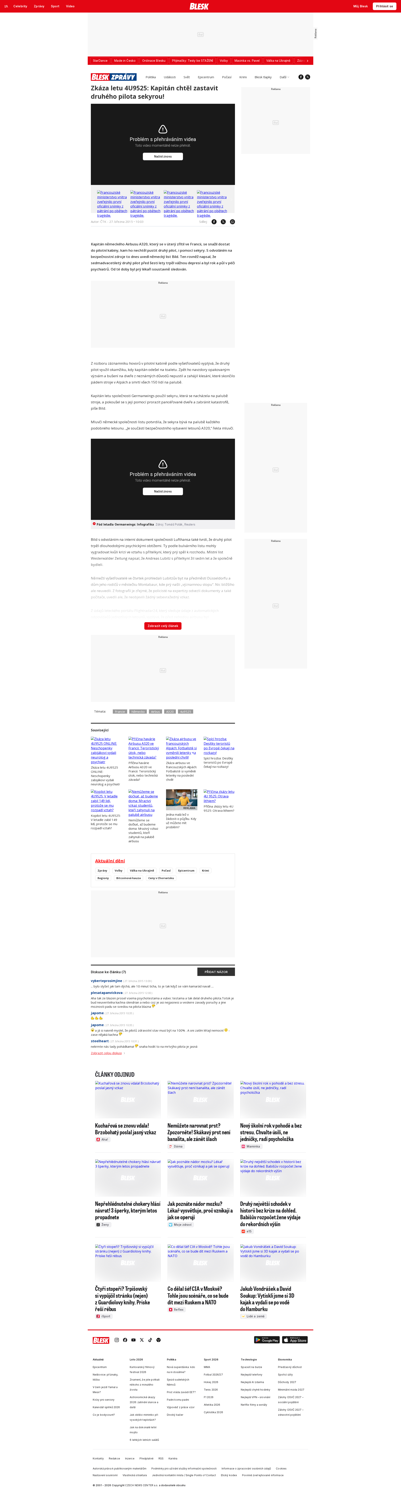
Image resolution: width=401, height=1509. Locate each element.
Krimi (243, 77)
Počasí (226, 77)
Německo (138, 711)
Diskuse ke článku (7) (108, 972)
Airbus (155, 711)
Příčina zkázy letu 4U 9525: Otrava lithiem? (219, 808)
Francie (120, 711)
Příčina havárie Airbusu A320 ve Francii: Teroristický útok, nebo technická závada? (143, 771)
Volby (118, 870)
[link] (116, 1340)
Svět (187, 77)
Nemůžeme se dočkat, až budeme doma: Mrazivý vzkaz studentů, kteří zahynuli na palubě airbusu (143, 830)
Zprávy (102, 870)
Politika (151, 77)
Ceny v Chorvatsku (161, 878)
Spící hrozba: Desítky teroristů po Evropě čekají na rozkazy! (218, 762)
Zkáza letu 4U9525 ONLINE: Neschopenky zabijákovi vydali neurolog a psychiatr (105, 775)
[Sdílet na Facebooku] (212, 221)
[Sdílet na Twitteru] (221, 221)
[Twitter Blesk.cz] (307, 76)
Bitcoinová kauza (128, 878)
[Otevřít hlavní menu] (6, 6)
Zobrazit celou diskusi (106, 1053)
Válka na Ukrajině (142, 870)
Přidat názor (216, 972)
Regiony (103, 878)
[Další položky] (307, 60)
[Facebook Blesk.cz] (300, 76)
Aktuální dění (110, 861)
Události (170, 77)
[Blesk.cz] (199, 6)
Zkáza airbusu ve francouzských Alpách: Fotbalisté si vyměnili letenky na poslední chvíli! (181, 771)
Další (283, 77)
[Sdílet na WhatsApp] (230, 221)
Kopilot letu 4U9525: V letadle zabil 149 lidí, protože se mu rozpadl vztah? (106, 821)
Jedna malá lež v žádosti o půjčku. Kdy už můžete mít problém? (181, 820)
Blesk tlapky (263, 77)
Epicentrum (206, 77)
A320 (170, 711)
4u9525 (185, 711)
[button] (267, 1340)
